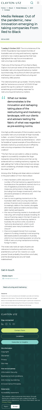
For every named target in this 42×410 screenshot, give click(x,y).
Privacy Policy (6, 402)
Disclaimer (5, 356)
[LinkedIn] (3, 324)
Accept (15, 406)
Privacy (4, 360)
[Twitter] (11, 324)
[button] (32, 3)
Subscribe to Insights (20, 342)
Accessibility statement (10, 393)
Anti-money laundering (10, 380)
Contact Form (20, 330)
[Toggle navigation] (38, 3)
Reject (6, 406)
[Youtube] (14, 324)
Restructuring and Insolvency (15, 287)
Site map (4, 363)
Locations (19, 336)
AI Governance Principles (11, 384)
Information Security (9, 372)
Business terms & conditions (12, 376)
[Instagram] (7, 324)
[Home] (11, 3)
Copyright (5, 352)
